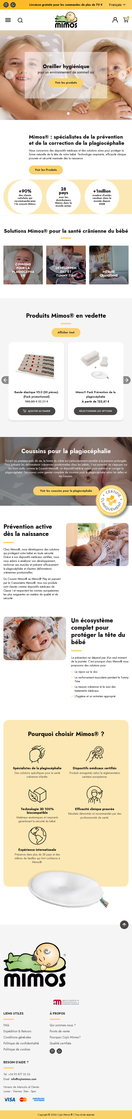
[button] (8, 19)
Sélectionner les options (36, 411)
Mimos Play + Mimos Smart (96, 392)
